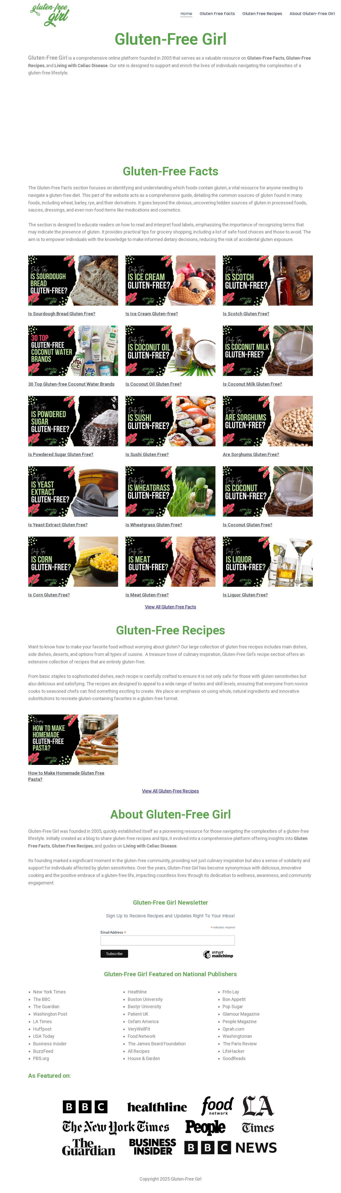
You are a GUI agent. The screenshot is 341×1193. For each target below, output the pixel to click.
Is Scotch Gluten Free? (246, 313)
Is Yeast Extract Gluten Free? (58, 524)
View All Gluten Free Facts (170, 606)
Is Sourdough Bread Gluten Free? (61, 313)
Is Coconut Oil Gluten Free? (154, 384)
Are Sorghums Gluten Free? (251, 454)
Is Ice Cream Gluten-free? (152, 313)
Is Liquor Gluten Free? (245, 594)
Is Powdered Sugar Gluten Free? (60, 454)
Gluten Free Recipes (262, 13)
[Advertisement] (170, 126)
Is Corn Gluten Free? (49, 594)
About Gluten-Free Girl (312, 13)
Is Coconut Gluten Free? (247, 524)
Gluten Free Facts (217, 13)
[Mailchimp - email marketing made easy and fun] (218, 958)
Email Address (113, 932)
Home (186, 13)
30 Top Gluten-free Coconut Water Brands (71, 384)
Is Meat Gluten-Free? (147, 594)
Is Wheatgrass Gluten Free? (154, 524)
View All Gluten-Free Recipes (170, 791)
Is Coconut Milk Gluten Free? (252, 384)
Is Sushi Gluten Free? (147, 454)
